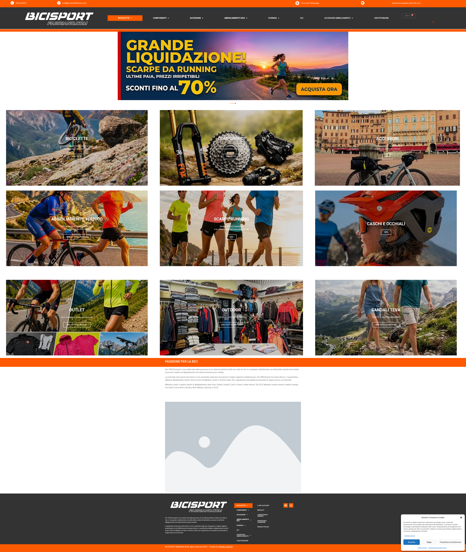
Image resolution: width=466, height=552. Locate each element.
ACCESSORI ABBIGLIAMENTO (337, 18)
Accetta (411, 542)
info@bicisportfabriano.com (74, 3)
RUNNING (272, 18)
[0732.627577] (12, 3)
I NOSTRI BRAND (381, 18)
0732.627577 (21, 3)
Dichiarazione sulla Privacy (437, 548)
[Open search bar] (433, 22)
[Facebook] (285, 505)
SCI (301, 18)
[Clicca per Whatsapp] (297, 3)
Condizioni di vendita (262, 515)
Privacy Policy (263, 527)
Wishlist (260, 510)
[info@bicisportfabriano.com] (59, 3)
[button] (461, 517)
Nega (429, 542)
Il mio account (263, 505)
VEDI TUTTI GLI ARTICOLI (76, 237)
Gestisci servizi (410, 536)
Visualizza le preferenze (450, 542)
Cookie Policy (422, 548)
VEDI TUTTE (77, 156)
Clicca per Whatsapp (310, 3)
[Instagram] (291, 505)
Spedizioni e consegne (262, 521)
